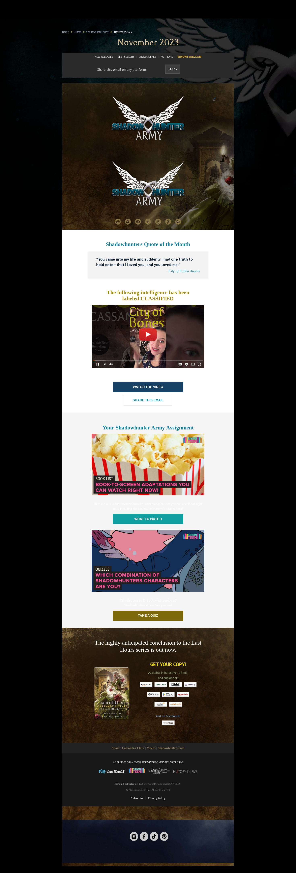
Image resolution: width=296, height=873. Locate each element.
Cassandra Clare (133, 748)
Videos (151, 748)
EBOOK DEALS (147, 57)
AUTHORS (167, 57)
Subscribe (137, 798)
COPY (173, 69)
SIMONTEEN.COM (189, 56)
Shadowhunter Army (97, 31)
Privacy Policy (156, 798)
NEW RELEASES (104, 57)
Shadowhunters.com (171, 748)
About (116, 748)
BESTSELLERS (126, 57)
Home (65, 31)
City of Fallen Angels (184, 271)
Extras (78, 31)
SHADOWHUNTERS (136, 7)
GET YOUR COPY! (168, 664)
